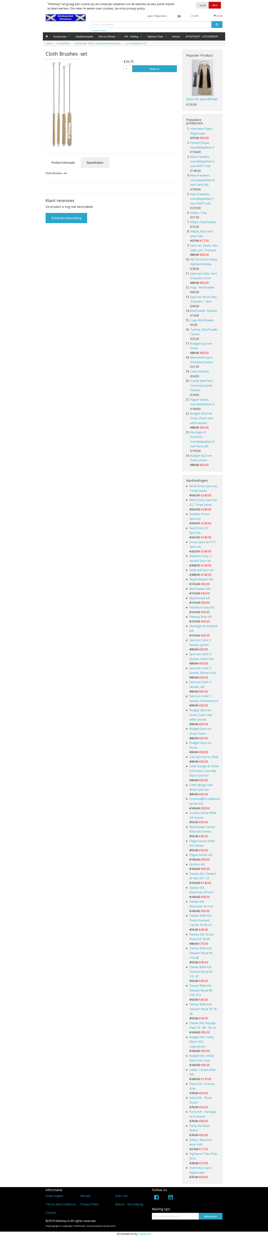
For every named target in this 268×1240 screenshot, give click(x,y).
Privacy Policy (89, 1204)
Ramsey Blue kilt (200, 617)
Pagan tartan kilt (200, 855)
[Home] (47, 36)
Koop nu (155, 69)
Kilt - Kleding (131, 36)
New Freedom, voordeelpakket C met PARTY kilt (202, 198)
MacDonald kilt (199, 598)
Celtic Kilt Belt (199, 371)
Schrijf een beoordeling (66, 218)
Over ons (121, 1196)
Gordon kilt (197, 864)
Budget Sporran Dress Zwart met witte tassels (201, 418)
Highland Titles (155, 36)
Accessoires (60, 36)
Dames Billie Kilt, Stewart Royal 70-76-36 (203, 1009)
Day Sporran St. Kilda (203, 757)
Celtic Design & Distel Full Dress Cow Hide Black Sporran (203, 770)
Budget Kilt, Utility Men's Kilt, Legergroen (201, 1041)
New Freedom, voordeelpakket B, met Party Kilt (202, 180)
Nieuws (85, 1196)
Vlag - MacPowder (202, 287)
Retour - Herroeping (129, 1204)
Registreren (161, 16)
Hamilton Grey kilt (201, 607)
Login (150, 16)
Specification (95, 162)
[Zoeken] (216, 24)
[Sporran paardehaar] (202, 78)
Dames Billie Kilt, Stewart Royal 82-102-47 (201, 971)
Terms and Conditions (61, 1204)
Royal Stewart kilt (201, 579)
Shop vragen (54, 1196)
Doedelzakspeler (84, 36)
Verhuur (176, 36)
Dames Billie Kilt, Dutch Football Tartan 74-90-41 (200, 920)
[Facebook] (156, 1198)
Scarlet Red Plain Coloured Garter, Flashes (201, 385)
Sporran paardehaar (202, 99)
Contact (51, 1213)
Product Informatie (63, 162)
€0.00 (219, 16)
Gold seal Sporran (201, 570)
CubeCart (144, 1234)
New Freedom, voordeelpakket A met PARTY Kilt (202, 161)
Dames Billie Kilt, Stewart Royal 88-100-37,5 (201, 990)
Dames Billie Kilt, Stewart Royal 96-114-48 (201, 953)
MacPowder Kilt (200, 589)
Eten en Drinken (107, 36)
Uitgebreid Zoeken (98, 30)
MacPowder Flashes (203, 311)
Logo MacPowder (202, 320)
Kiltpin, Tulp (198, 213)
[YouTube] (170, 1198)
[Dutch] (179, 16)
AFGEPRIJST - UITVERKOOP (202, 36)
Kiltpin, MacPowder (203, 222)
